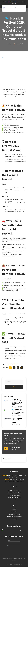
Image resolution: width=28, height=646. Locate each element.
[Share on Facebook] (10, 367)
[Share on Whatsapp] (18, 367)
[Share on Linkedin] (21, 367)
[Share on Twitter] (14, 367)
